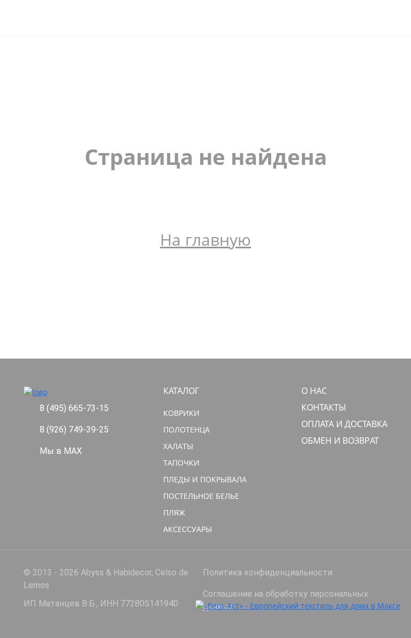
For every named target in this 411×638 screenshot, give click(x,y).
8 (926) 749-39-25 (74, 429)
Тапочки (181, 463)
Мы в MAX (61, 451)
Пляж (174, 512)
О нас (314, 391)
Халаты (178, 446)
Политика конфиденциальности (267, 572)
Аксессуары (187, 529)
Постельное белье (201, 496)
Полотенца (186, 429)
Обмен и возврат (340, 440)
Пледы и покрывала (205, 479)
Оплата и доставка (344, 424)
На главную (205, 239)
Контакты (323, 407)
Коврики (181, 413)
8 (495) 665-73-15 (74, 408)
